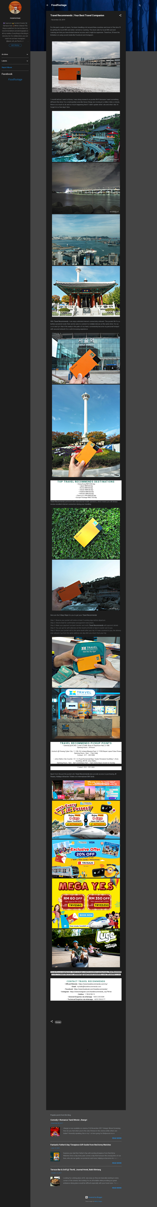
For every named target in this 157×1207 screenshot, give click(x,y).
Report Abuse (7, 67)
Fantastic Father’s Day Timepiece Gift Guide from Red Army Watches (80, 1145)
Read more (117, 1138)
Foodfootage (59, 5)
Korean (58, 1022)
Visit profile (15, 45)
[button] (120, 15)
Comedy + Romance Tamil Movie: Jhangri (68, 1120)
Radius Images (98, 1201)
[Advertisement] (134, 43)
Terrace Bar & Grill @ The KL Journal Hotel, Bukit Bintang (75, 1169)
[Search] (140, 6)
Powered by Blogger (95, 1197)
